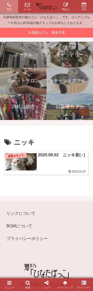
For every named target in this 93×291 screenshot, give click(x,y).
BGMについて (19, 226)
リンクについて (20, 213)
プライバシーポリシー (27, 238)
